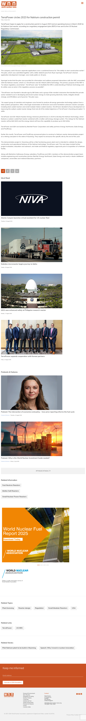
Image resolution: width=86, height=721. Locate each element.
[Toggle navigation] (82, 3)
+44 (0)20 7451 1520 (49, 704)
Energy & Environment (29, 693)
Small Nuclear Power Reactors (14, 497)
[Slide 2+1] (44, 565)
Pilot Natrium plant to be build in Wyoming (19, 648)
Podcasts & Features (5, 415)
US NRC (19, 628)
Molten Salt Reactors (10, 491)
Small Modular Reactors (57, 608)
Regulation (39, 608)
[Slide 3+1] (47, 565)
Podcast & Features (28, 704)
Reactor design (24, 608)
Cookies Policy (78, 715)
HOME (2, 11)
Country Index (27, 707)
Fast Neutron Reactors (11, 485)
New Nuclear (26, 695)
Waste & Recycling (28, 702)
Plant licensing (8, 608)
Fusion (25, 705)
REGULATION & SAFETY (10, 11)
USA (74, 608)
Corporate (26, 699)
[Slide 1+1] (41, 565)
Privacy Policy (70, 715)
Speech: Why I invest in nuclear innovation (57, 648)
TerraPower (7, 628)
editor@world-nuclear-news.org (52, 703)
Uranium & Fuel (27, 701)
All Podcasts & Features (42, 471)
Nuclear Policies (27, 698)
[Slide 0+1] (38, 565)
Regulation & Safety (28, 696)
